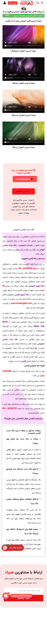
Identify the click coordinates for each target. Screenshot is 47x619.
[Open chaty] (5, 595)
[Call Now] (5, 548)
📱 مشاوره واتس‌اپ (24, 179)
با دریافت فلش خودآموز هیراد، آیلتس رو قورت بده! (23, 12)
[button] (42, 3)
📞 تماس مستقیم (23, 191)
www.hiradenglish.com (21, 303)
